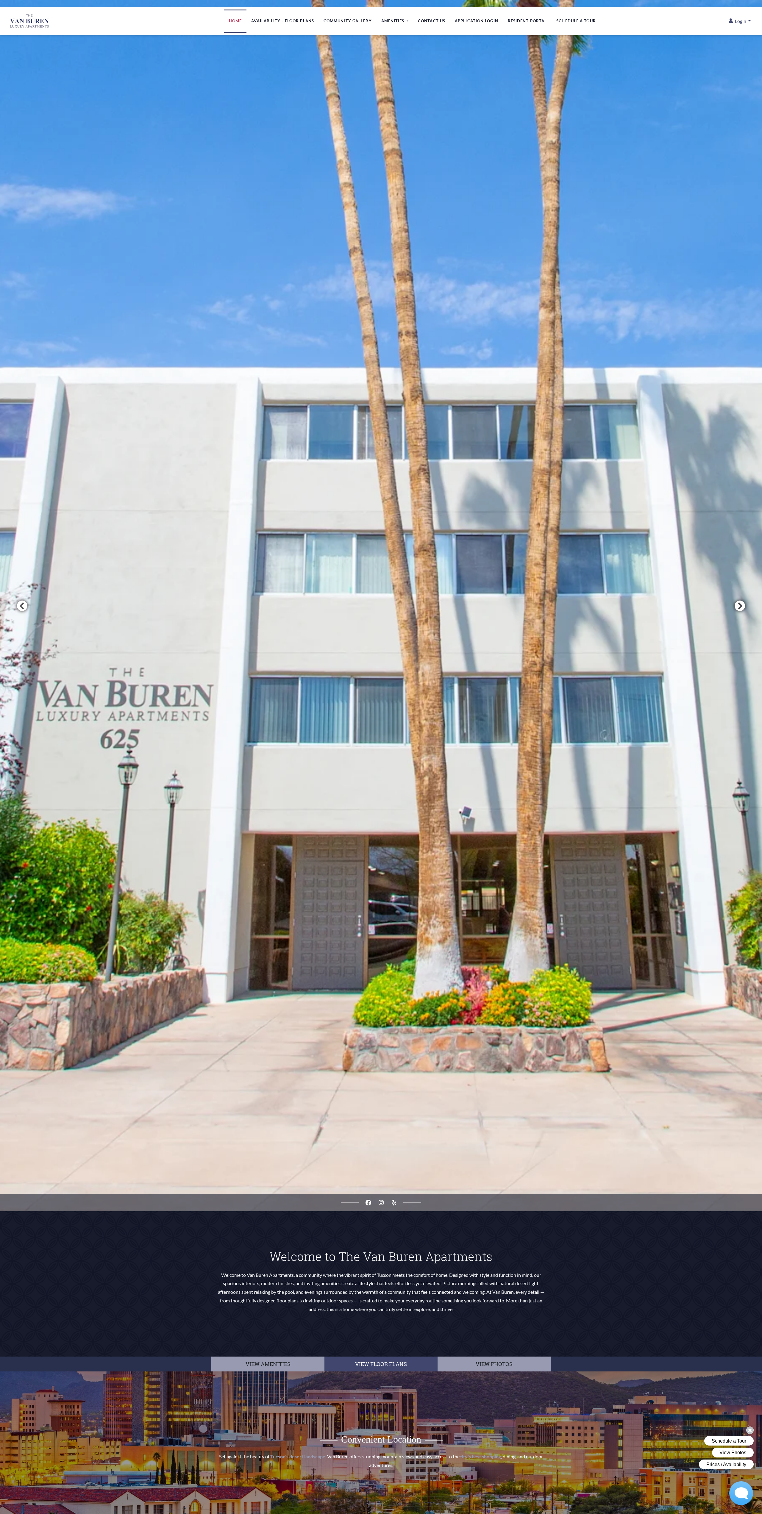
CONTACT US (431, 20)
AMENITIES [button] (393, 20)
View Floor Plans (381, 1364)
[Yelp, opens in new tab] (394, 1203)
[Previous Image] (22, 605)
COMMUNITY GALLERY (348, 20)
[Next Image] (740, 605)
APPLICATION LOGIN (476, 20)
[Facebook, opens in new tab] (368, 1203)
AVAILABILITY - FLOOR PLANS (282, 20)
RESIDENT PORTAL (527, 20)
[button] (739, 21)
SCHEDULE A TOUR (576, 20)
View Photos (494, 1364)
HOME (235, 20)
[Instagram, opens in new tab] (381, 1203)
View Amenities (268, 1364)
